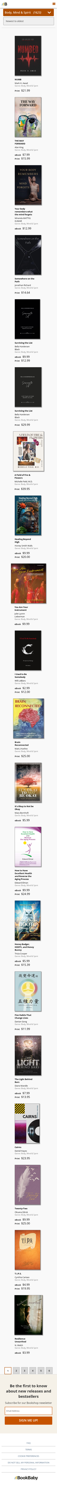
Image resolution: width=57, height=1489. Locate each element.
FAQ (29, 1443)
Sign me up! (28, 1420)
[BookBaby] (4, 4)
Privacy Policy (28, 1469)
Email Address (12, 1410)
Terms (28, 1449)
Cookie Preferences (28, 1456)
